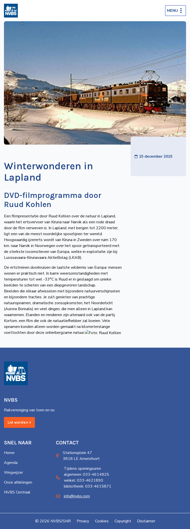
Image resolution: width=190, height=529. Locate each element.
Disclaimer (146, 521)
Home (9, 452)
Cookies (102, 521)
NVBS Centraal (17, 492)
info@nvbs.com (77, 496)
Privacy (83, 521)
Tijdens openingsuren (82, 468)
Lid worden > (19, 422)
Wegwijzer (13, 472)
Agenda (11, 462)
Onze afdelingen (18, 482)
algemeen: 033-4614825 (86, 474)
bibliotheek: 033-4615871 (87, 486)
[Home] (11, 11)
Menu (172, 10)
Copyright (123, 521)
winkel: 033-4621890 (83, 480)
